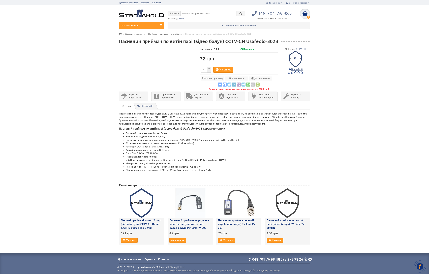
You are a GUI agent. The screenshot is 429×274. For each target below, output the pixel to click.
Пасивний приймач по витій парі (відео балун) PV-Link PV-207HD (286, 224)
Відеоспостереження (135, 34)
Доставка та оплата (128, 3)
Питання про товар (213, 78)
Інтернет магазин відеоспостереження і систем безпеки (150, 270)
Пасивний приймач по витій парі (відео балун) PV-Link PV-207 (237, 224)
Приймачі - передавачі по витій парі (165, 34)
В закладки (237, 78)
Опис (128, 106)
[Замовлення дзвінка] (420, 266)
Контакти (156, 3)
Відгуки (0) (147, 106)
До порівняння (262, 78)
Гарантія (145, 3)
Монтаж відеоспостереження (240, 25)
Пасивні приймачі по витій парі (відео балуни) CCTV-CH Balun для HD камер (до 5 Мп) (141, 224)
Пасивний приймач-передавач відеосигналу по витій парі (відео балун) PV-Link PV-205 (189, 224)
